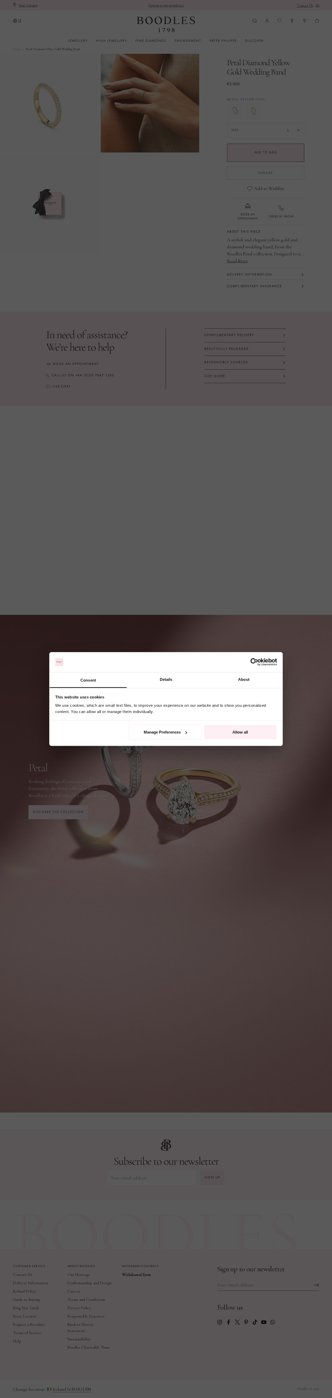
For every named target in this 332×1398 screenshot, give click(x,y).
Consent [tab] (88, 680)
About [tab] (244, 679)
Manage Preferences (162, 732)
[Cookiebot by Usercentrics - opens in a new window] (254, 662)
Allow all (240, 732)
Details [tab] (166, 679)
